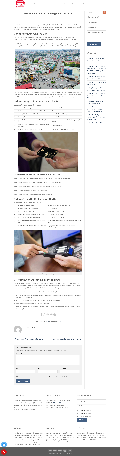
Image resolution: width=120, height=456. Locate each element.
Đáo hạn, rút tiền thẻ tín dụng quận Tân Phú (30, 339)
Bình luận (19, 353)
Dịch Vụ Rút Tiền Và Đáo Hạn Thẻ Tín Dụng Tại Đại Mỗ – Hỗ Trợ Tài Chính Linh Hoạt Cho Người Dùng (96, 70)
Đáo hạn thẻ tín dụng (70, 4)
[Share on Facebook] (41, 314)
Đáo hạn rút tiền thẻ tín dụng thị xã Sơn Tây (66, 339)
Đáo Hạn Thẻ (55, 18)
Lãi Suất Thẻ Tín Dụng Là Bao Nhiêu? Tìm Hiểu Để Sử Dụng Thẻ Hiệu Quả (96, 117)
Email (40, 368)
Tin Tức (48, 11)
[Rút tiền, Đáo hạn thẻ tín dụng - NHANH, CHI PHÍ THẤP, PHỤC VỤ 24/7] (22, 4)
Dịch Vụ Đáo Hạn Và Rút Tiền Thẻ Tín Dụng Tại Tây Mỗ (96, 78)
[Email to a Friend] (47, 314)
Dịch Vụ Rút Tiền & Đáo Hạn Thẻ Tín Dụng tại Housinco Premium (95, 61)
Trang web (63, 368)
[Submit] (104, 12)
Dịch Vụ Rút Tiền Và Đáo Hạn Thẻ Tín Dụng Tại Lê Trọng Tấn (96, 96)
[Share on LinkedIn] (54, 314)
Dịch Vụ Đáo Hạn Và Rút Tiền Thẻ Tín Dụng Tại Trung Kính (96, 89)
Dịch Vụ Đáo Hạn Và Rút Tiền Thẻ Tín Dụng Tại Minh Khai (96, 124)
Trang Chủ (40, 4)
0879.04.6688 (56, 403)
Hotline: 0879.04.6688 (92, 4)
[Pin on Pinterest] (51, 314)
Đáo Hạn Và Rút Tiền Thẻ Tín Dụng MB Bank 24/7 (96, 102)
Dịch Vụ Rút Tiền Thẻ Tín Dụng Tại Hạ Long (96, 83)
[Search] (34, 4)
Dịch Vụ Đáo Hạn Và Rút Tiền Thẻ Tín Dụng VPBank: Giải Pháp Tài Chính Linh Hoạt (96, 109)
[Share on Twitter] (44, 314)
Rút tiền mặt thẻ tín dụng (53, 4)
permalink (59, 321)
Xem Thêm (82, 4)
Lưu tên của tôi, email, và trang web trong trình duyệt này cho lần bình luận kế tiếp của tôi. (45, 376)
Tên (17, 368)
